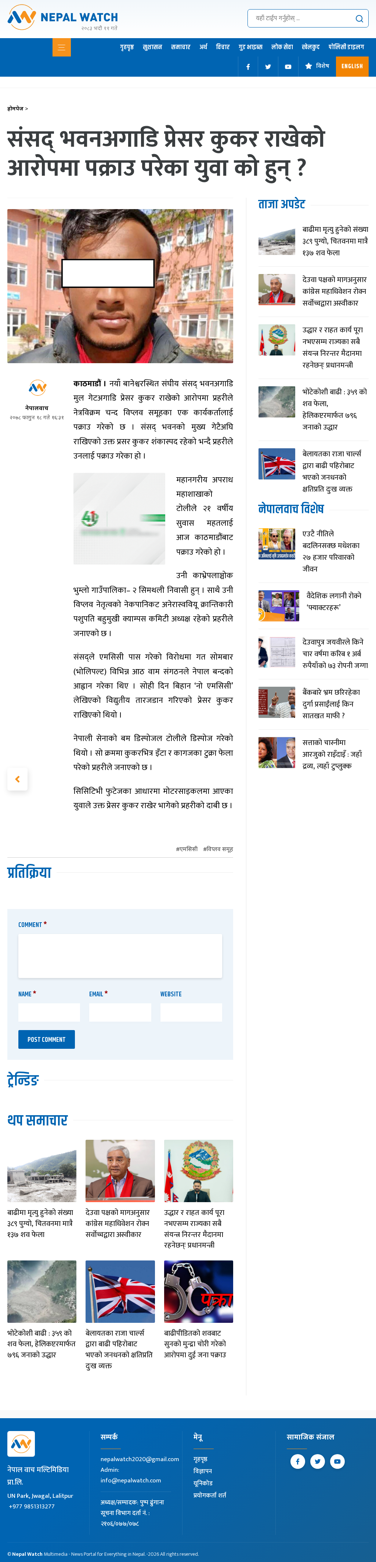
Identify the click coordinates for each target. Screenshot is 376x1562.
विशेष (322, 66)
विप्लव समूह (220, 850)
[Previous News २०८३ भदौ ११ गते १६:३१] (17, 779)
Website (171, 994)
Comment (32, 925)
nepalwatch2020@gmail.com (140, 1459)
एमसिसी (189, 850)
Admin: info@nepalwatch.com (131, 1475)
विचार (223, 47)
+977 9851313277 (32, 1506)
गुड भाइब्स (251, 47)
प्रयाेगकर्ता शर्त (210, 1495)
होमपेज (17, 109)
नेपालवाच (36, 409)
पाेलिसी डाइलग (346, 47)
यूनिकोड (203, 1483)
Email (98, 994)
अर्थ (203, 47)
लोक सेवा (282, 47)
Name (27, 994)
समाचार (181, 47)
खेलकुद (311, 47)
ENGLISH (352, 66)
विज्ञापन (203, 1471)
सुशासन (152, 47)
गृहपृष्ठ (127, 47)
